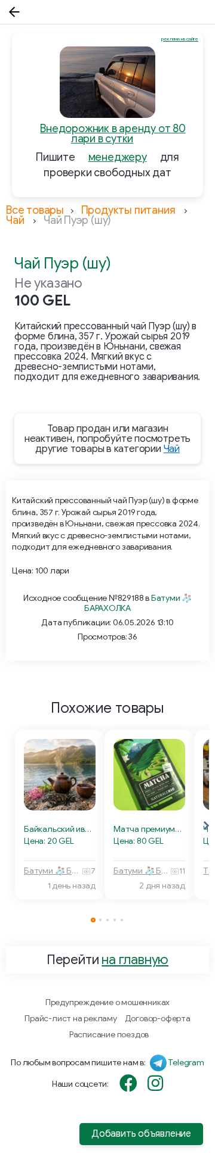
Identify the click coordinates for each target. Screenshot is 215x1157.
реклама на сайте (179, 39)
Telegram (186, 1063)
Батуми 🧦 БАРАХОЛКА (53, 871)
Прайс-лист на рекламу (70, 1018)
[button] (206, 826)
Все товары (35, 210)
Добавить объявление (141, 1134)
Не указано (48, 283)
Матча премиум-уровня (149, 829)
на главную (135, 960)
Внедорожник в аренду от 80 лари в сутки (113, 133)
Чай (15, 220)
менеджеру (117, 157)
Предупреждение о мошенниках (107, 1002)
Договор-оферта (158, 1018)
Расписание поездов (109, 1035)
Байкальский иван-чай (60, 829)
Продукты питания (128, 210)
